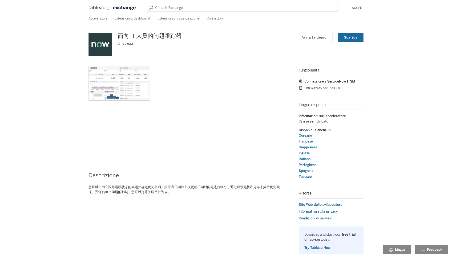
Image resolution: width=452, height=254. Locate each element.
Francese (306, 141)
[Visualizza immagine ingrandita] (119, 83)
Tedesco (305, 177)
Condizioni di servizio (315, 218)
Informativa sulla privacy (318, 212)
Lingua (400, 250)
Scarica (351, 38)
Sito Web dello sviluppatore (320, 205)
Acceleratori (98, 18)
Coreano (305, 136)
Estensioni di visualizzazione (178, 18)
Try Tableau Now (317, 248)
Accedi (357, 8)
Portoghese (307, 165)
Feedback (434, 250)
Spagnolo (306, 171)
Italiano (305, 159)
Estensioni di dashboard (132, 18)
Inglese (304, 153)
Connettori (215, 18)
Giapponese (308, 147)
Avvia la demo (314, 38)
